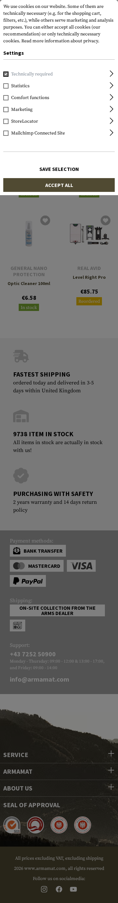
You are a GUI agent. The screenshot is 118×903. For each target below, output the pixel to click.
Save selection (59, 169)
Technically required (32, 74)
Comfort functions (30, 98)
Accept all (59, 185)
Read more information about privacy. (60, 41)
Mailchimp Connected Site (38, 133)
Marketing (21, 110)
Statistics (20, 86)
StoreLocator (24, 121)
